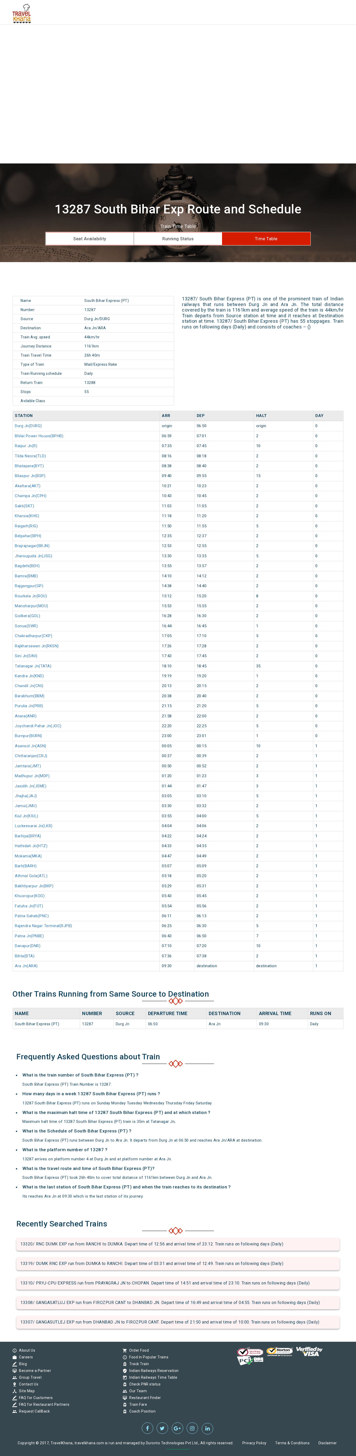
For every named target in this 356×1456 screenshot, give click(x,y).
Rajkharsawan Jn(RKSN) (37, 646)
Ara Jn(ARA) (26, 966)
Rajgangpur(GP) (29, 586)
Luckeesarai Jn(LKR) (34, 826)
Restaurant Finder (144, 1398)
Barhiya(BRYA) (28, 836)
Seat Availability (89, 238)
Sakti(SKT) (24, 506)
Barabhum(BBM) (30, 696)
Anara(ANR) (25, 716)
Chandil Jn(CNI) (29, 685)
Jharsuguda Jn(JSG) (33, 556)
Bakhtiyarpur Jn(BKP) (34, 886)
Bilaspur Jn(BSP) (30, 475)
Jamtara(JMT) (28, 766)
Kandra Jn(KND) (29, 676)
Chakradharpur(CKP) (33, 636)
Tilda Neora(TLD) (30, 456)
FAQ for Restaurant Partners (43, 1404)
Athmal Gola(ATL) (31, 875)
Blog (21, 1364)
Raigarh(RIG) (26, 526)
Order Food (138, 1350)
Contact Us (27, 1384)
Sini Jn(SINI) (26, 656)
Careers (24, 1357)
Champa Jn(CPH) (30, 495)
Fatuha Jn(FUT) (29, 906)
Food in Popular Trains (147, 1357)
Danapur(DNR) (27, 946)
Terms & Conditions (292, 1443)
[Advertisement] (156, 36)
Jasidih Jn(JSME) (30, 786)
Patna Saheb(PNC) (32, 916)
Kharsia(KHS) (27, 516)
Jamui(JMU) (26, 805)
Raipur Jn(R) (26, 446)
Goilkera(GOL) (27, 615)
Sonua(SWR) (26, 626)
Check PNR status (144, 1384)
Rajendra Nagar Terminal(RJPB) (43, 925)
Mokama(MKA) (28, 856)
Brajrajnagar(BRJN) (32, 545)
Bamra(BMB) (26, 576)
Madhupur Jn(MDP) (32, 776)
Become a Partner (33, 1371)
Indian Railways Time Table (152, 1377)
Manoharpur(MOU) (31, 606)
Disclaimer (327, 1443)
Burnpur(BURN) (28, 735)
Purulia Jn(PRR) (29, 706)
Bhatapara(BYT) (29, 466)
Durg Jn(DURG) (28, 425)
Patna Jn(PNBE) (29, 936)
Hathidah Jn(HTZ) (31, 846)
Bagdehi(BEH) (27, 566)
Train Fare (137, 1404)
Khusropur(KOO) (30, 896)
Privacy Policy (254, 1443)
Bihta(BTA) (24, 956)
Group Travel (28, 1377)
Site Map (25, 1391)
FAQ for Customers (34, 1398)
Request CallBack (33, 1411)
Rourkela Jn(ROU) (31, 596)
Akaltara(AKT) (28, 486)
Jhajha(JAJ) (26, 796)
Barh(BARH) (25, 866)
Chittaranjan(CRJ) (31, 756)
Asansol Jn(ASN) (30, 746)
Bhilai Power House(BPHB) (39, 436)
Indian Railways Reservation (153, 1371)
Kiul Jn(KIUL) (26, 816)
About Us (25, 1350)
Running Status (178, 238)
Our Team (137, 1391)
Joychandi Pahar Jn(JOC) (38, 726)
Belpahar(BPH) (28, 536)
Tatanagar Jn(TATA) (33, 666)
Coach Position (141, 1411)
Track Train (138, 1364)
